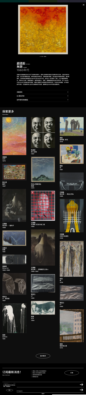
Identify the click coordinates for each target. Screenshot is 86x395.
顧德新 (21, 63)
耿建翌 (33, 150)
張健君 (4, 266)
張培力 (4, 296)
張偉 (3, 335)
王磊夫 (4, 248)
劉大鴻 (4, 182)
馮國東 (4, 157)
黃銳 (61, 138)
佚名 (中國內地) (36, 184)
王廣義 (4, 224)
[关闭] (83, 5)
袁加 (61, 278)
